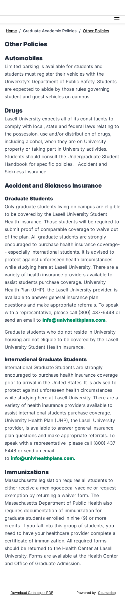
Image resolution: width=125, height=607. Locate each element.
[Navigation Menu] (117, 19)
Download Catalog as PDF (31, 592)
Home (11, 30)
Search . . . (83, 7)
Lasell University (20, 7)
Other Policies (96, 30)
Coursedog (107, 592)
